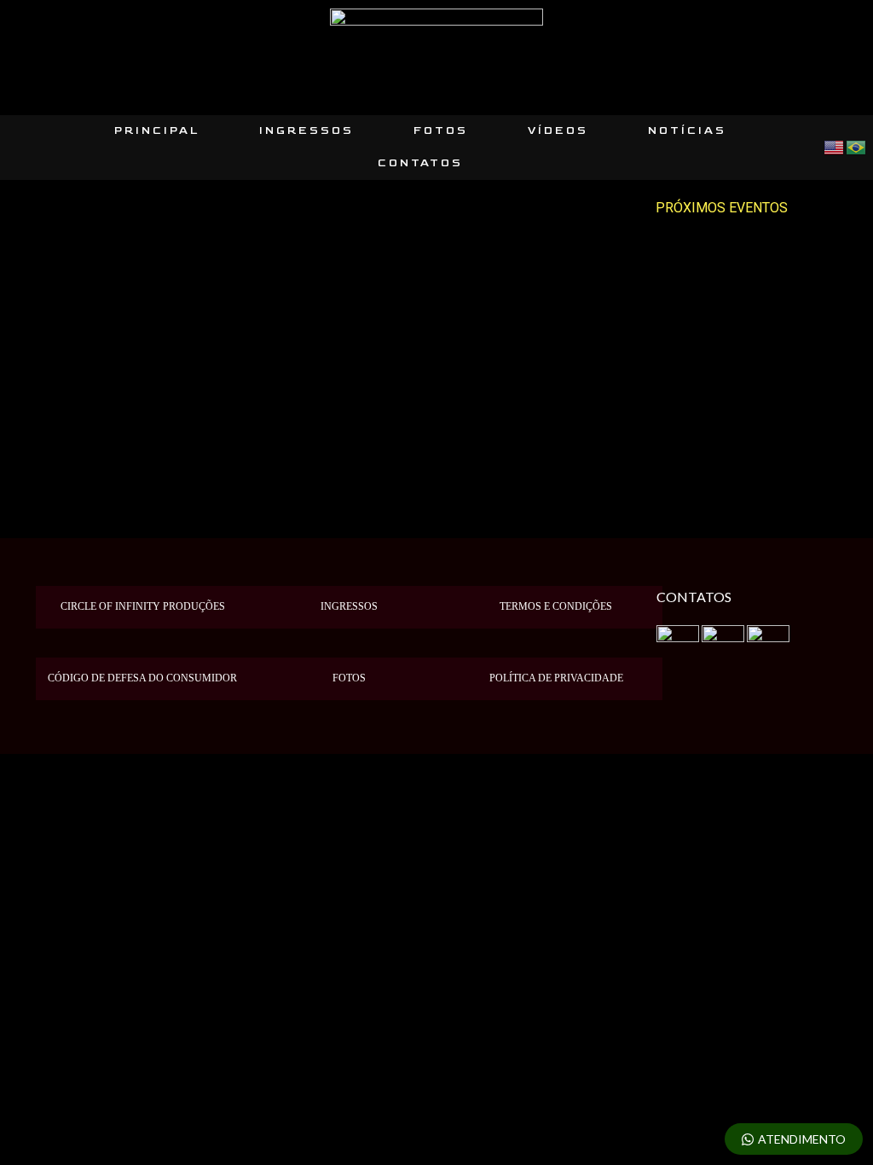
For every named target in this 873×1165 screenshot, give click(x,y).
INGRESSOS (306, 131)
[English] (835, 146)
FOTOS (440, 131)
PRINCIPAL (156, 131)
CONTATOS (420, 163)
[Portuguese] (857, 146)
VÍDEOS (558, 131)
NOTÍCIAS (687, 131)
